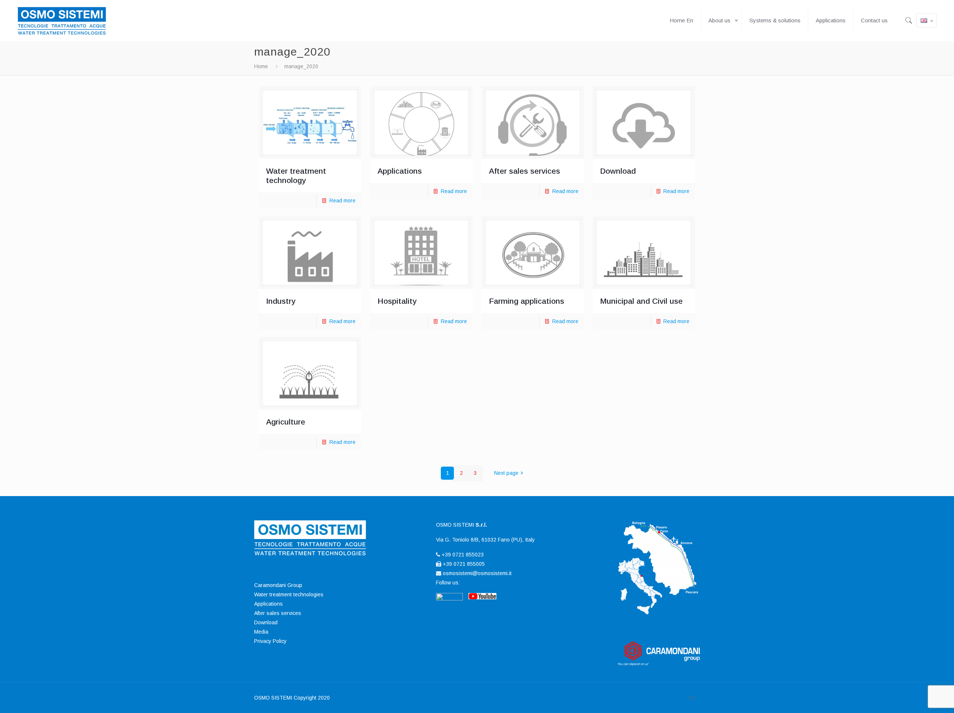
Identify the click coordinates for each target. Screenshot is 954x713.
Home (261, 66)
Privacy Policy (270, 641)
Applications (400, 171)
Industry (281, 301)
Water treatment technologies (288, 594)
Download (618, 171)
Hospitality (397, 301)
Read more (342, 201)
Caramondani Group (278, 585)
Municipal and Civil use (641, 301)
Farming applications (526, 301)
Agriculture (285, 421)
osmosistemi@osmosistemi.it (477, 573)
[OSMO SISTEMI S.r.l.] (62, 20)
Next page (506, 473)
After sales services (524, 171)
